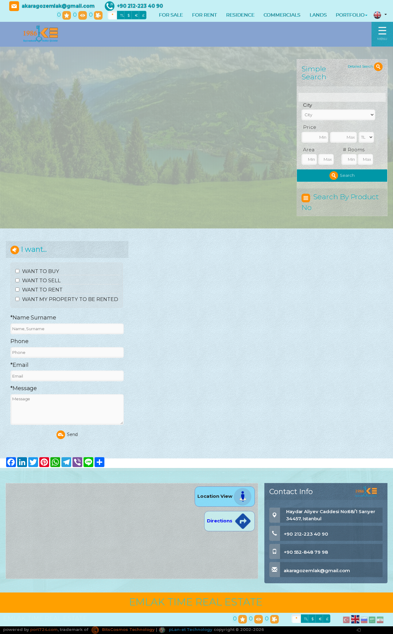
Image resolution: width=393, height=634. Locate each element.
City (307, 105)
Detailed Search (361, 66)
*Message (23, 388)
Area (308, 150)
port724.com (43, 629)
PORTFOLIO (350, 15)
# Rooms (353, 150)
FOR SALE (171, 15)
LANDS (318, 15)
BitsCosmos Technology (128, 629)
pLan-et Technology (190, 629)
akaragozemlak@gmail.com (58, 6)
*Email (19, 365)
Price (309, 127)
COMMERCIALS (281, 15)
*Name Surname (33, 317)
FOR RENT (204, 15)
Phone (19, 341)
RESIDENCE (240, 15)
